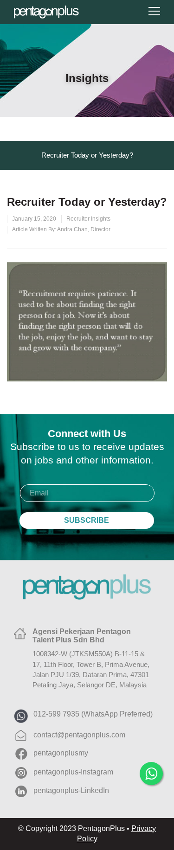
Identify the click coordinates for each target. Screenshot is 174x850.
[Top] (153, 801)
